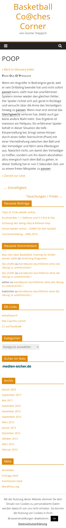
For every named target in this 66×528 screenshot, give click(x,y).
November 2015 (11, 411)
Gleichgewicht (11, 114)
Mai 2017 (7, 400)
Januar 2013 (9, 427)
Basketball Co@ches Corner (33, 16)
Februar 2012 (10, 449)
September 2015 (11, 416)
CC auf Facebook (11, 326)
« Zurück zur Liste (13, 176)
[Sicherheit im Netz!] (17, 366)
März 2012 (8, 444)
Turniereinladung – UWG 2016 (19, 234)
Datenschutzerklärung (32, 524)
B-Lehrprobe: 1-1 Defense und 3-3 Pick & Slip (28, 217)
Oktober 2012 (10, 438)
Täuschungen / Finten (44, 196)
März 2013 (8, 422)
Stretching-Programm (34, 258)
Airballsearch (10, 315)
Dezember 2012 (11, 433)
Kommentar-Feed (12, 481)
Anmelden (8, 470)
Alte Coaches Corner (14, 321)
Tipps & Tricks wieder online (18, 212)
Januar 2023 (9, 389)
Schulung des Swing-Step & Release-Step (26, 223)
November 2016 (11, 405)
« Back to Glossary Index (18, 69)
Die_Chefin (8, 263)
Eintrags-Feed (10, 475)
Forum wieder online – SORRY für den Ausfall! (29, 228)
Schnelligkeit (15, 188)
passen (6, 92)
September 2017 (11, 395)
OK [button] (54, 518)
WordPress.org (10, 486)
